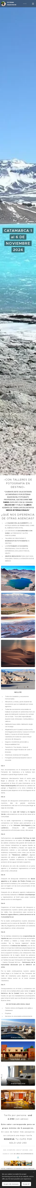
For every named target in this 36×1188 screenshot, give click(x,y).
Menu (33, 4)
